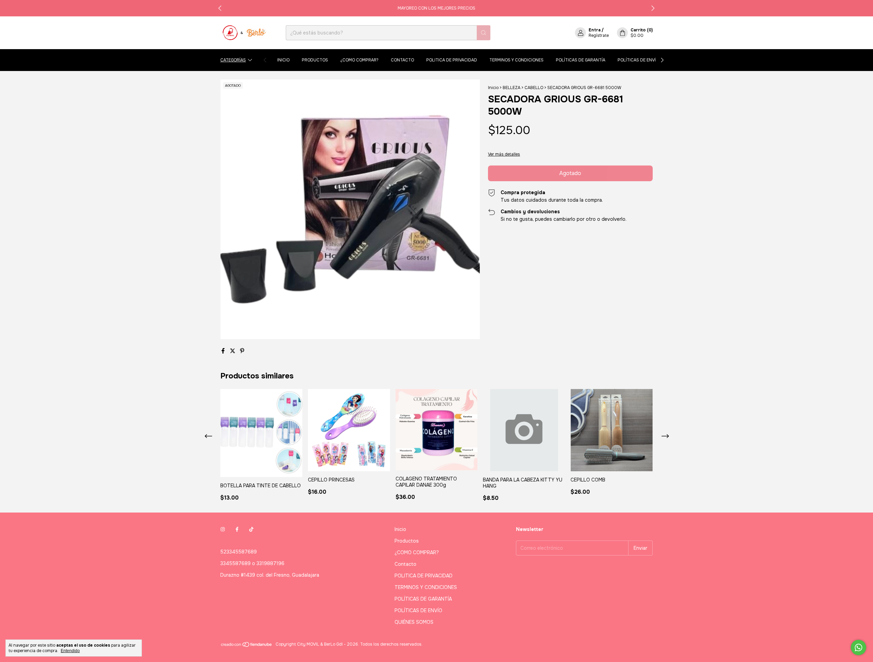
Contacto (402, 60)
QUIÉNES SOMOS (414, 622)
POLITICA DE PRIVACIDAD (451, 60)
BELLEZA (511, 87)
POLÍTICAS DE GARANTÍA (580, 60)
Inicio (283, 60)
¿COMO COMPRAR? (359, 60)
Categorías (233, 60)
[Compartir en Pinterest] (242, 351)
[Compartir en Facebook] (223, 351)
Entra (595, 30)
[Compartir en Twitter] (233, 351)
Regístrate (599, 35)
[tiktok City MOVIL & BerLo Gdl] (251, 529)
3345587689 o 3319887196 (252, 563)
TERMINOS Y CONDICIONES (516, 60)
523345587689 (238, 552)
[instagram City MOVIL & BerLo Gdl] (222, 529)
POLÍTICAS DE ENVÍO (638, 60)
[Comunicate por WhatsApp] (858, 647)
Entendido (70, 650)
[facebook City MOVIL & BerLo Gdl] (237, 529)
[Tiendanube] (246, 646)
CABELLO (533, 87)
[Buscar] (483, 32)
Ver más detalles (504, 154)
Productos (315, 60)
